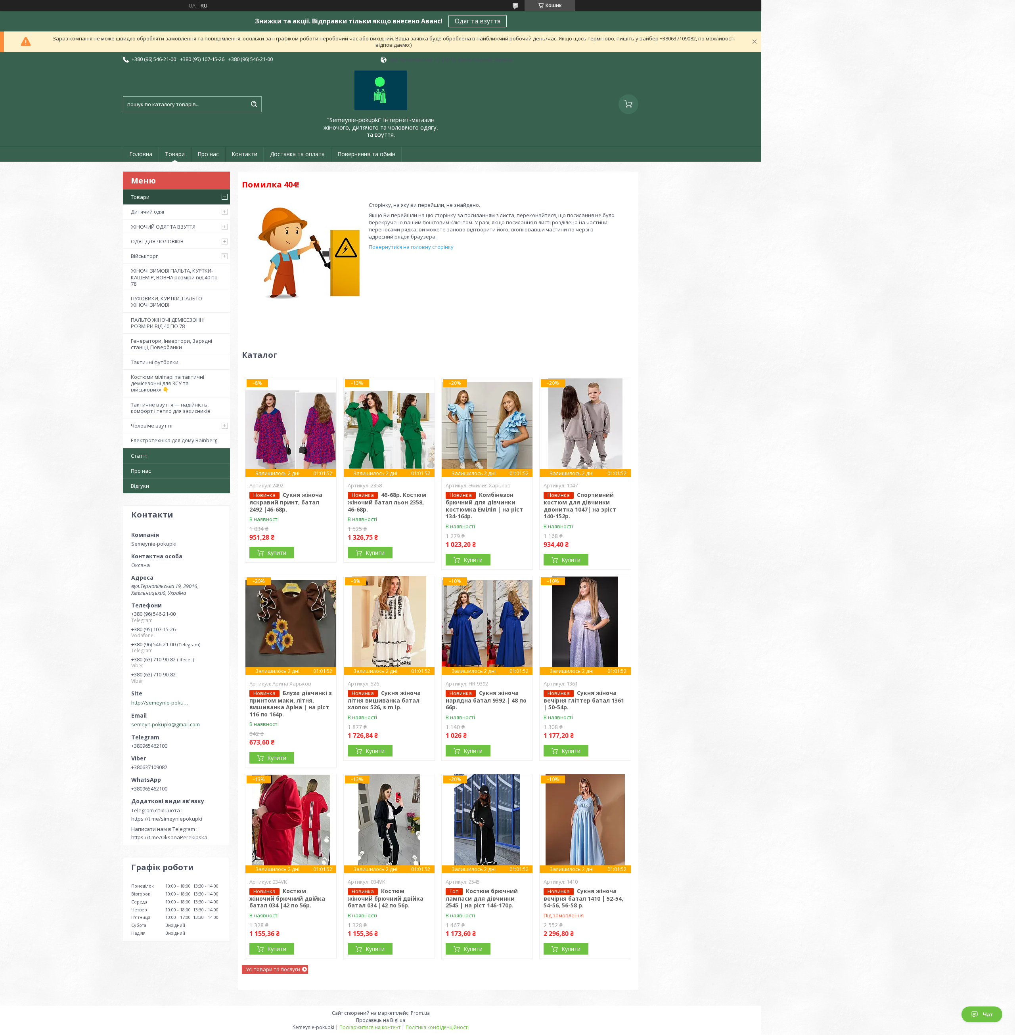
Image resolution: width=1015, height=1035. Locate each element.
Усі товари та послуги (273, 969)
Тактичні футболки (154, 362)
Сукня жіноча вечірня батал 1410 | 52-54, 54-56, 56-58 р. (583, 898)
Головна (140, 154)
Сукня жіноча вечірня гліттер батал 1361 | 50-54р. (584, 700)
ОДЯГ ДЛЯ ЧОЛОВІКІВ (157, 241)
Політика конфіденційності (437, 1027)
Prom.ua (420, 1013)
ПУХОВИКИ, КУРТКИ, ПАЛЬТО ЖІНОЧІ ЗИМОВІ (166, 301)
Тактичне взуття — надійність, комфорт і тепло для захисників (171, 407)
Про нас (208, 154)
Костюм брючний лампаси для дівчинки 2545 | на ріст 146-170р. (482, 898)
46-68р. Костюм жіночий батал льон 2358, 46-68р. (387, 502)
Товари (175, 154)
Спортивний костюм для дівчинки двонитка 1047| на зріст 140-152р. (580, 505)
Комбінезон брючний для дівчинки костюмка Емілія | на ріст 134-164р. (484, 505)
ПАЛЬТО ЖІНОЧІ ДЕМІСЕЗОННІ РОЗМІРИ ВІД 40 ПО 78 (168, 323)
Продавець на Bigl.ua (380, 1020)
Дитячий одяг (148, 211)
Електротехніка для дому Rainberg (174, 440)
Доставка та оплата (297, 154)
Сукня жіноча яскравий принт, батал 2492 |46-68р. (285, 502)
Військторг (144, 256)
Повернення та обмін (366, 154)
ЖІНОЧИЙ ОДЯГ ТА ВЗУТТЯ (163, 226)
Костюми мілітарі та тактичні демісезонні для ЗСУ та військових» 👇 (167, 383)
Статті (139, 455)
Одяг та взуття (477, 21)
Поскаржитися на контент (369, 1027)
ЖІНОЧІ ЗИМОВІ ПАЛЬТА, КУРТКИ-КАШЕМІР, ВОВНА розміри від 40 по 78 (174, 277)
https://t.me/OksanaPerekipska (169, 837)
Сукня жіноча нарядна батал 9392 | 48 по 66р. (486, 700)
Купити (276, 552)
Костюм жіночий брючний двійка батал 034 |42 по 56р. (287, 898)
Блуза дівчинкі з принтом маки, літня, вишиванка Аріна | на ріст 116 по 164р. (290, 703)
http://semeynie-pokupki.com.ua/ (161, 702)
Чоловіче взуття (151, 425)
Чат (988, 1014)
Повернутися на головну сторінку (411, 246)
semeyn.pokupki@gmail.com (165, 724)
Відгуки (140, 485)
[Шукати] (254, 104)
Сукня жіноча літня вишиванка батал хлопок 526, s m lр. (384, 700)
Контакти (244, 154)
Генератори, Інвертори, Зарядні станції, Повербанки (171, 344)
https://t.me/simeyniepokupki (166, 818)
